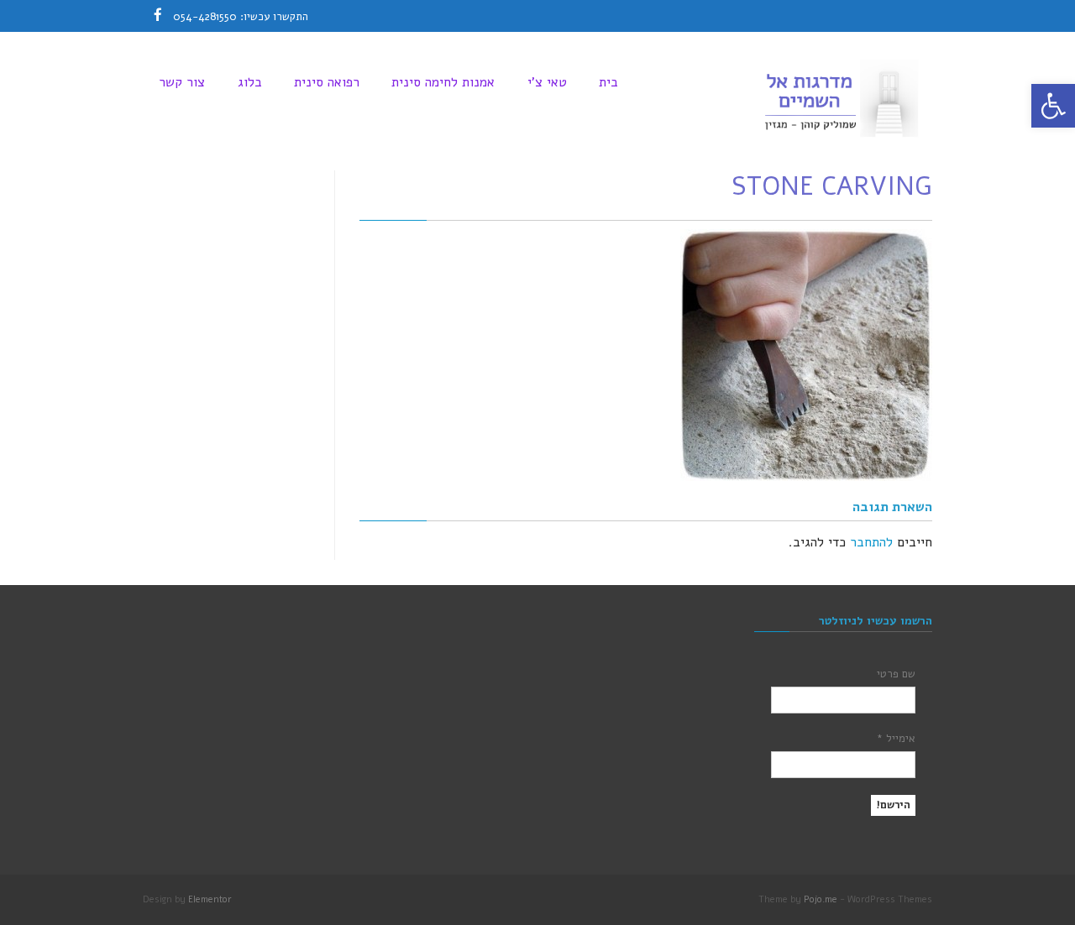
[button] (1053, 106)
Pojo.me (820, 899)
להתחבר (871, 542)
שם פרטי (896, 674)
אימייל (896, 738)
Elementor (210, 899)
